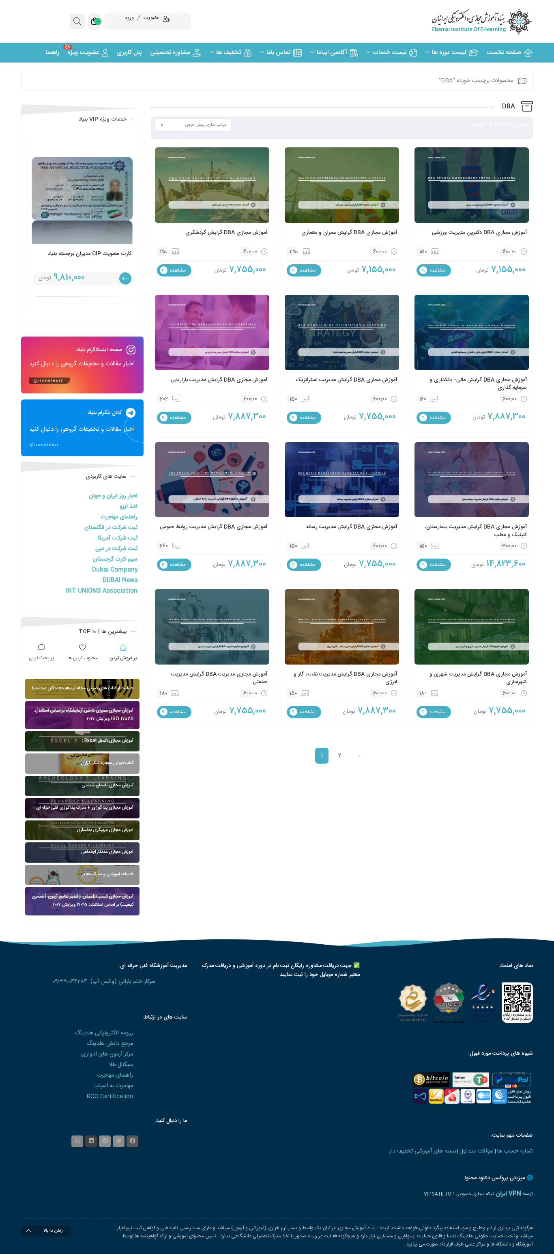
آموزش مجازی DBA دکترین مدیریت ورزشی (479, 232)
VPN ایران (508, 1194)
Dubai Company (114, 570)
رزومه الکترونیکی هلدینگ (104, 1033)
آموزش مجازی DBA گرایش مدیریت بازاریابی (219, 380)
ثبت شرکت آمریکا (117, 538)
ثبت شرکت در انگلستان (110, 528)
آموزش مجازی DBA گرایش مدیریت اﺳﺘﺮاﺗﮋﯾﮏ (346, 380)
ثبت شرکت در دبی (116, 549)
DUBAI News (120, 580)
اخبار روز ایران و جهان (113, 496)
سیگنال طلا (121, 1065)
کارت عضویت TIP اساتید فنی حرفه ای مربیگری (89, 257)
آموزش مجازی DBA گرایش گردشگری (226, 232)
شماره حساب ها (515, 1151)
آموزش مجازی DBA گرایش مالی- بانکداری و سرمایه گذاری (478, 384)
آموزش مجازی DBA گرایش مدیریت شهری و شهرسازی (478, 678)
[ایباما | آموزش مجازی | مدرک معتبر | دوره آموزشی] (472, 21)
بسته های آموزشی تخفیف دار (422, 1151)
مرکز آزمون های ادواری (107, 1054)
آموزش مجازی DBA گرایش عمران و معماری (349, 232)
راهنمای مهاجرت (119, 517)
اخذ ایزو (128, 507)
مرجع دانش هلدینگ (109, 1044)
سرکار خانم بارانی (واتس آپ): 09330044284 (104, 981)
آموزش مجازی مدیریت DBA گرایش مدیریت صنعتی (219, 678)
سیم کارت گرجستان (115, 559)
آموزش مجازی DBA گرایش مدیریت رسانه (351, 526)
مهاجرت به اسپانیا (113, 1086)
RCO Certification (110, 1096)
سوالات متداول (477, 1151)
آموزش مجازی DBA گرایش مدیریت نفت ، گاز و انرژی (345, 678)
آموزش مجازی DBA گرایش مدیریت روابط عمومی (213, 526)
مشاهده (436, 270)
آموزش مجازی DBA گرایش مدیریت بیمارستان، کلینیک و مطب (476, 531)
